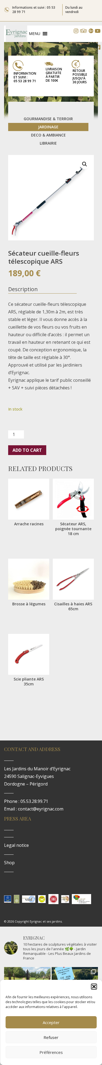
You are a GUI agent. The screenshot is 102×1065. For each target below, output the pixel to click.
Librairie (48, 143)
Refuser (51, 1037)
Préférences (51, 1052)
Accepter (51, 1022)
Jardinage (48, 126)
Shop (9, 863)
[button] (94, 986)
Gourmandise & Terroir (48, 118)
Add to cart (27, 450)
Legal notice (16, 845)
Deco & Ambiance (48, 135)
